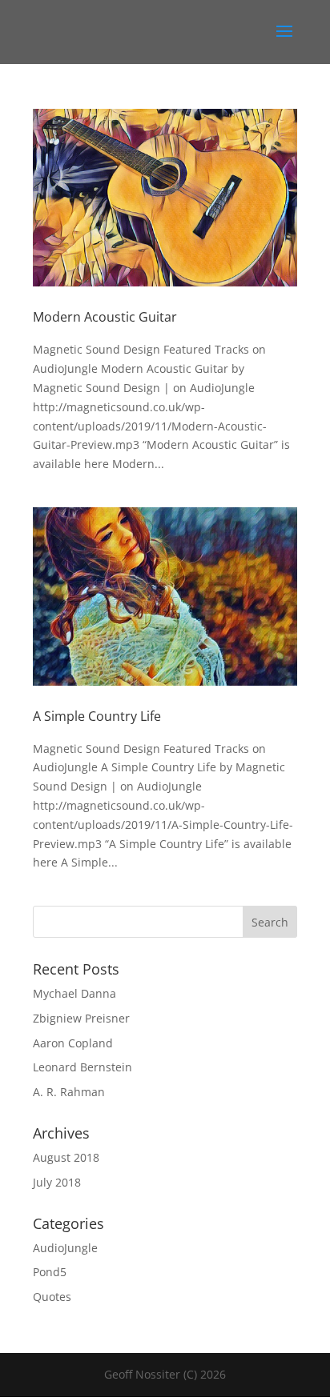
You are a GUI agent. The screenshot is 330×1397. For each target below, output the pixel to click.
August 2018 (66, 1157)
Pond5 (49, 1271)
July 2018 (57, 1182)
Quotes (52, 1296)
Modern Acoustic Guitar (105, 317)
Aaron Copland (73, 1043)
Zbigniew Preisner (81, 1018)
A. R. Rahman (69, 1091)
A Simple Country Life (97, 716)
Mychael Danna (74, 993)
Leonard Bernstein (82, 1067)
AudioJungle (65, 1247)
